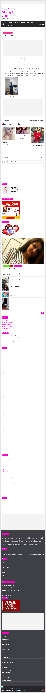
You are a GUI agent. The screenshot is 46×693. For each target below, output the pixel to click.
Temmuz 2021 (4, 434)
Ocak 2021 (4, 446)
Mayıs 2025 (4, 380)
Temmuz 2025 (4, 376)
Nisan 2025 (4, 382)
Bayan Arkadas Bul (5, 457)
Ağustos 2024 (4, 398)
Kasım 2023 (4, 410)
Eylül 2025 (4, 372)
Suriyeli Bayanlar (5, 489)
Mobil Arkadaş (4, 481)
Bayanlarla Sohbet (6, 265)
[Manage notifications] (43, 690)
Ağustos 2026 (4, 350)
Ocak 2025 (4, 388)
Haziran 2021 (4, 436)
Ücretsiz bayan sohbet (6, 341)
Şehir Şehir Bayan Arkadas (7, 485)
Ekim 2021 (4, 428)
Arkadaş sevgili (6, 120)
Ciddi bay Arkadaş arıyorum (37, 146)
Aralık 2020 (4, 448)
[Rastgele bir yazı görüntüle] (42, 24)
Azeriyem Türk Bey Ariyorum (16, 279)
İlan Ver (16, 22)
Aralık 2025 (4, 366)
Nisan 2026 (4, 358)
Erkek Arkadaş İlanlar (6, 469)
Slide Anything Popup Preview (8, 577)
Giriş (43, 157)
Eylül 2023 (4, 414)
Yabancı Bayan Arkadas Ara (7, 493)
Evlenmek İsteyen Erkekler (7, 32)
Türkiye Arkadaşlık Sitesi (8, 12)
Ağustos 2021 (4, 432)
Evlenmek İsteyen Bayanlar (7, 473)
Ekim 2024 (4, 394)
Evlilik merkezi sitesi (6, 343)
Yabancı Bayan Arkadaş (6, 491)
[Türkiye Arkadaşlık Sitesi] (3, 24)
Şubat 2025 (4, 386)
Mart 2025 (4, 384)
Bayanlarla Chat (5, 461)
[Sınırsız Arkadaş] (5, 307)
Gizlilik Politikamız (5, 567)
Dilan (18, 339)
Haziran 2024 (4, 402)
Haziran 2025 (4, 378)
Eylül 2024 (4, 396)
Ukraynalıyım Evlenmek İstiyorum (8, 337)
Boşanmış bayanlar (5, 467)
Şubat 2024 (4, 404)
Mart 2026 (4, 360)
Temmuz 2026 (4, 352)
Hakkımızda (22, 22)
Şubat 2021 (4, 444)
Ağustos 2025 (4, 374)
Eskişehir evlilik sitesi (14, 300)
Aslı (11, 38)
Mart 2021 (4, 442)
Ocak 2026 (4, 364)
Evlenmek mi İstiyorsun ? (15, 293)
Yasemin (12, 270)
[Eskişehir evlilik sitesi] (5, 301)
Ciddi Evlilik (6, 142)
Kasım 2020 (4, 450)
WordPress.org (5, 507)
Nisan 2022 (4, 416)
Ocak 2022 (4, 422)
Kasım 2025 (4, 368)
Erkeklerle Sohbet (5, 471)
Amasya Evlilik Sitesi (9, 268)
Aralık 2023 (4, 408)
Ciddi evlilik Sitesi (22, 136)
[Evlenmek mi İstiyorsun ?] (5, 294)
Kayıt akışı (4, 503)
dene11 (3, 564)
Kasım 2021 (4, 426)
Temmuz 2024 (4, 400)
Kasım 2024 (4, 392)
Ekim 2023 (4, 412)
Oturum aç (4, 501)
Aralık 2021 (4, 424)
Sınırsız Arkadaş (13, 306)
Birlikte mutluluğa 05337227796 (36, 120)
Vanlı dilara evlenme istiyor (30, 2)
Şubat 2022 (4, 420)
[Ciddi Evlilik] (8, 127)
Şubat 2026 (4, 362)
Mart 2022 (4, 418)
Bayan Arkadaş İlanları (6, 459)
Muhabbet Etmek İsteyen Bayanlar (8, 483)
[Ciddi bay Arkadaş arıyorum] (37, 127)
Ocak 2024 (4, 406)
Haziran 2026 (4, 354)
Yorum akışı (4, 505)
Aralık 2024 (4, 390)
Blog (2, 465)
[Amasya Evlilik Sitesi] (23, 251)
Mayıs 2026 (4, 356)
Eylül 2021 (4, 430)
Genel (12, 265)
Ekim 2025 (4, 370)
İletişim (10, 25)
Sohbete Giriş (30, 22)
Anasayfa (10, 22)
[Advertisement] (23, 48)
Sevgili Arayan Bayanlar (18, 265)
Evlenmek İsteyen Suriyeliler (7, 477)
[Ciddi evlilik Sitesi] (23, 127)
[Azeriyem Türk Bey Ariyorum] (5, 280)
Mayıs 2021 (4, 438)
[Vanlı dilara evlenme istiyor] (5, 287)
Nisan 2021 (4, 440)
